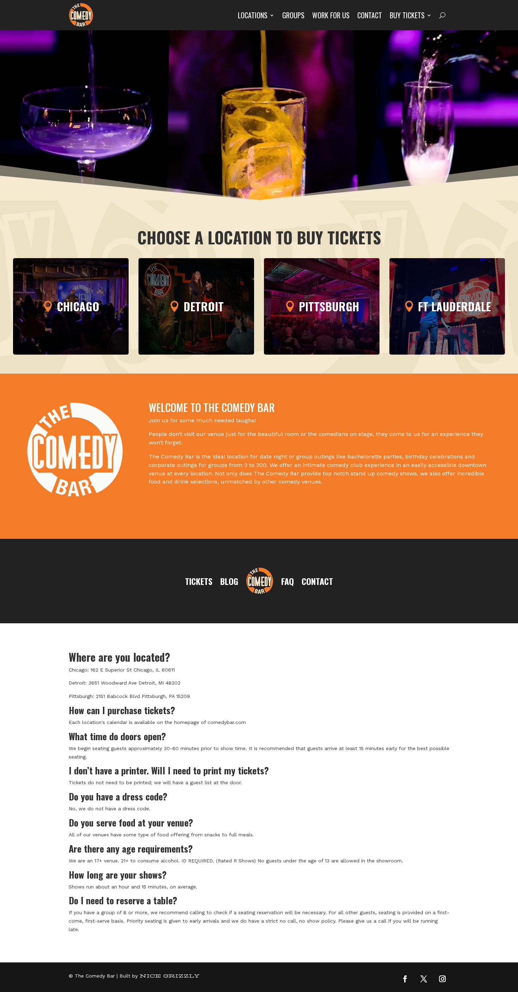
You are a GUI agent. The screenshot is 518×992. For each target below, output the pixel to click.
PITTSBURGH (329, 306)
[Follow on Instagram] (442, 978)
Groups (293, 15)
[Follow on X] (424, 978)
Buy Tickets (407, 15)
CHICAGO (78, 306)
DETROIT (204, 306)
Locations (252, 15)
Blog (229, 581)
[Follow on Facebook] (405, 978)
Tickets (198, 581)
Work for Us (331, 15)
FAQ (287, 581)
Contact (369, 15)
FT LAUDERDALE (454, 306)
